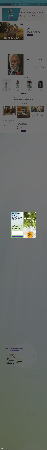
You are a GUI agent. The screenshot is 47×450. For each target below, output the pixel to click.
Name (12, 230)
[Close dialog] (35, 212)
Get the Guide (17, 236)
